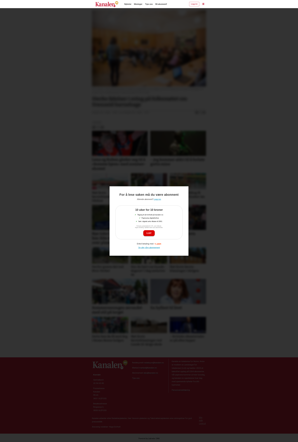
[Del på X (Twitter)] (200, 112)
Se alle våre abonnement (149, 247)
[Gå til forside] (107, 4)
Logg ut (202, 423)
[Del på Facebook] (196, 112)
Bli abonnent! (161, 4)
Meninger (138, 4)
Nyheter (127, 4)
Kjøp (149, 233)
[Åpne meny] (203, 4)
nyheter (97, 122)
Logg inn (194, 4)
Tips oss (149, 4)
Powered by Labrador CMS (149, 439)
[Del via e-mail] (204, 112)
